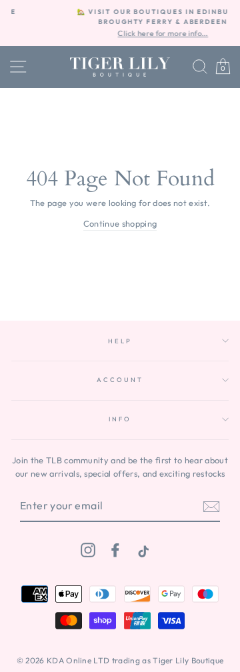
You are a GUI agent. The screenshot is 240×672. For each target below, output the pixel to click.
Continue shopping (120, 223)
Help (119, 341)
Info (120, 419)
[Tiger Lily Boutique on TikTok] (142, 549)
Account (120, 379)
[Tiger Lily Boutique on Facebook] (115, 549)
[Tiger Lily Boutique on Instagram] (88, 549)
